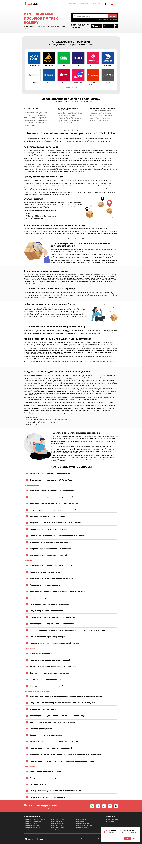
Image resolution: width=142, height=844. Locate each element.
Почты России (38, 26)
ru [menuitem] (114, 4)
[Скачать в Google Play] (108, 26)
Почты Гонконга (54, 26)
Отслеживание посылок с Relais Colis (83, 825)
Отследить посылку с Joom (30, 823)
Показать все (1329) (71, 87)
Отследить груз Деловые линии (56, 823)
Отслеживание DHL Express (55, 825)
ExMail (34, 82)
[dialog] (120, 834)
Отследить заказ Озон (79, 821)
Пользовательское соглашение (72, 838)
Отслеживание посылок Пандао (31, 825)
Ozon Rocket (78, 82)
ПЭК (78, 65)
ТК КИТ (49, 82)
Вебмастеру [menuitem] (72, 4)
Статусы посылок (110, 821)
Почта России (34, 65)
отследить (112, 16)
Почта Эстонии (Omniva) (79, 829)
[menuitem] (32, 4)
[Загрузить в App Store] (96, 26)
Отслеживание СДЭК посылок (56, 821)
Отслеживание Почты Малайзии (56, 819)
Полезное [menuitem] (84, 4)
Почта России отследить (30, 829)
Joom (67, 26)
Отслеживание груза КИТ (80, 819)
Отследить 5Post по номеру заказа (82, 823)
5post (108, 82)
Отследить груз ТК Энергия (55, 829)
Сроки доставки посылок (112, 819)
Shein (28, 28)
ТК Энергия (107, 65)
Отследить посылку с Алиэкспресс (32, 821)
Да (127, 838)
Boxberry (93, 65)
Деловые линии (49, 65)
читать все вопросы (71, 130)
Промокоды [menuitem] (97, 4)
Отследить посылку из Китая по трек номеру (34, 819)
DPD (63, 82)
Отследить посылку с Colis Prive (81, 827)
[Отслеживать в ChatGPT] (116, 26)
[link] (92, 806)
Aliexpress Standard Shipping (93, 83)
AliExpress (62, 26)
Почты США (46, 26)
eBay (25, 28)
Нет (134, 838)
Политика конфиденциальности (89, 838)
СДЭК (63, 65)
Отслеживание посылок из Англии (32, 827)
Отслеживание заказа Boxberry (56, 827)
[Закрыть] (139, 828)
